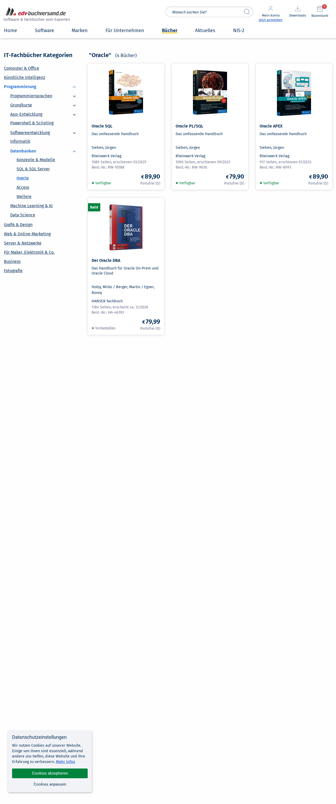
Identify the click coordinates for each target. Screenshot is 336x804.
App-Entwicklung (26, 111)
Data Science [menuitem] (22, 214)
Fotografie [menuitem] (13, 270)
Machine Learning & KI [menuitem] (31, 205)
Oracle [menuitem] (23, 178)
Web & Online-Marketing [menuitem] (27, 233)
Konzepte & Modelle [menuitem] (36, 159)
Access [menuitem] (23, 187)
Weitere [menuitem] (24, 196)
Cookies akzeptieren (50, 773)
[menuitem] (42, 86)
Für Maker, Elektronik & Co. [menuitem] (29, 252)
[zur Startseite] (36, 15)
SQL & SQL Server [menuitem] (33, 168)
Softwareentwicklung (30, 130)
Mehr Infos (65, 761)
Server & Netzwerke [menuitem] (22, 243)
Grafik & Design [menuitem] (18, 224)
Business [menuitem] (12, 261)
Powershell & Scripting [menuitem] (32, 122)
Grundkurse (21, 102)
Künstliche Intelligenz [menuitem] (24, 77)
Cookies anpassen (50, 784)
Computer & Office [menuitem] (21, 68)
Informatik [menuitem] (20, 141)
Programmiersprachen (31, 93)
